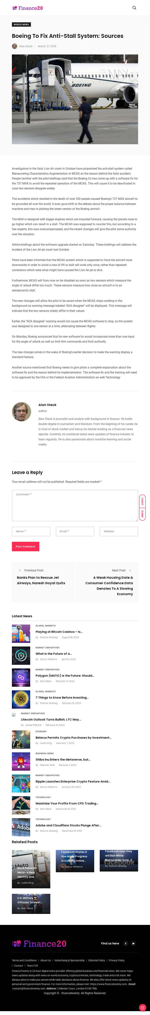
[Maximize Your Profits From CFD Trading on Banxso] (21, 805)
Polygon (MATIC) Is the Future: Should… (65, 676)
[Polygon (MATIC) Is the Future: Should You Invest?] (21, 677)
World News (21, 24)
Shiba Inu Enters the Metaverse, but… (63, 759)
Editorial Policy (96, 960)
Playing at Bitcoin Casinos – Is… (59, 632)
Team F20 (32, 965)
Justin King (46, 743)
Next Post (119, 570)
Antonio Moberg (49, 637)
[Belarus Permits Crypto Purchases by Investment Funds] (21, 739)
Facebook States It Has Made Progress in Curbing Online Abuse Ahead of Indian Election (74, 860)
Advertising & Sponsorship (70, 960)
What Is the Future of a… (54, 654)
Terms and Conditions (24, 960)
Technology (43, 797)
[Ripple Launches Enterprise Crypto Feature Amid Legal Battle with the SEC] (21, 783)
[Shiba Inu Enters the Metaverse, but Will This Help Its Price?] (21, 761)
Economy (41, 731)
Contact (18, 965)
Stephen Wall (47, 765)
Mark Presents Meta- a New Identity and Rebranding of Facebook (27, 876)
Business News (45, 753)
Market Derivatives (48, 648)
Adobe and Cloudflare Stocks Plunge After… (68, 825)
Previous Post (34, 570)
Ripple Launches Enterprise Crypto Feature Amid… (73, 781)
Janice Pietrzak (33, 725)
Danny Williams (48, 659)
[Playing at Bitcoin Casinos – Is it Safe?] (21, 634)
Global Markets (46, 626)
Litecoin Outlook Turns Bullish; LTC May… (51, 719)
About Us (45, 960)
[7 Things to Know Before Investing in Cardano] (21, 699)
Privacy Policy (117, 960)
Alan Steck (47, 404)
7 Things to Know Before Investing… (62, 697)
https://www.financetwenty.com (108, 984)
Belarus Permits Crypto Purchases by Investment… (73, 738)
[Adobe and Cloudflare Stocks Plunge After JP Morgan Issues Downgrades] (21, 827)
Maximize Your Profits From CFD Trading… (67, 803)
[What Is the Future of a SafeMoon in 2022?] (21, 656)
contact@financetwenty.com (28, 988)
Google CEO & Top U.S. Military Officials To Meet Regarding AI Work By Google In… (29, 902)
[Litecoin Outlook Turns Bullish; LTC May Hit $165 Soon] (14, 714)
